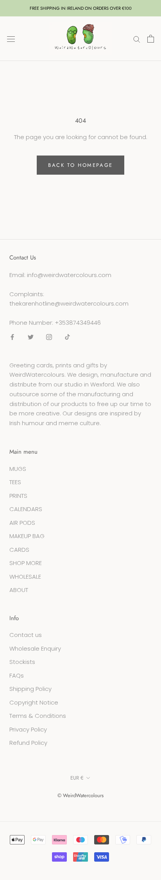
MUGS (17, 469)
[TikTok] (67, 337)
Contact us (25, 635)
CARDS (19, 550)
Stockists (22, 662)
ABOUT (18, 590)
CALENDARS (25, 509)
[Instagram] (49, 337)
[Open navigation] (11, 39)
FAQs (16, 675)
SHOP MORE (25, 563)
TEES (15, 482)
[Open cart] (150, 39)
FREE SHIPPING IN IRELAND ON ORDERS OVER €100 (81, 8)
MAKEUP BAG (27, 536)
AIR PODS (22, 523)
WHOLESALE (25, 576)
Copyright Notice (33, 702)
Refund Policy (28, 743)
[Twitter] (31, 337)
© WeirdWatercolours (80, 795)
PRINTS (18, 496)
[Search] (136, 38)
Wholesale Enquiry (35, 648)
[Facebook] (12, 337)
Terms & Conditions (37, 716)
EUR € (77, 778)
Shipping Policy (30, 689)
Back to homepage (80, 165)
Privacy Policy (28, 729)
